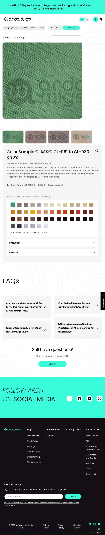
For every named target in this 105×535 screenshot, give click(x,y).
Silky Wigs (31, 446)
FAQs (88, 441)
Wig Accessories (34, 462)
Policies (89, 468)
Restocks (90, 463)
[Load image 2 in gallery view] (35, 137)
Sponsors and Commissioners (93, 448)
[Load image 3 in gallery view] (58, 137)
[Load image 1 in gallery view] (13, 137)
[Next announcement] (97, 7)
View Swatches (71, 28)
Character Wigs (34, 457)
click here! (57, 185)
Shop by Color (11, 28)
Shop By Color (33, 435)
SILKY (33, 28)
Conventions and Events (91, 456)
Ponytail (50, 435)
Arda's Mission (92, 435)
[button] (82, 19)
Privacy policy (61, 526)
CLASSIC (24, 28)
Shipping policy (77, 526)
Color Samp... (19, 37)
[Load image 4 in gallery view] (81, 137)
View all (52, 364)
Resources (56, 28)
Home (6, 37)
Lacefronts (43, 28)
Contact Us (91, 474)
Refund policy (46, 526)
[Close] (101, 7)
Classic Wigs (32, 441)
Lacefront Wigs (33, 451)
